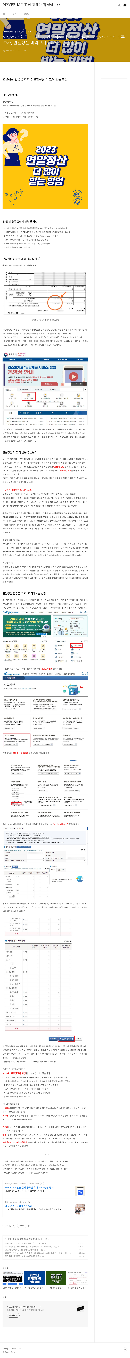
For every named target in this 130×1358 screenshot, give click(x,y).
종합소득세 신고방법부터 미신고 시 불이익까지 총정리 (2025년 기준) (31, 1246)
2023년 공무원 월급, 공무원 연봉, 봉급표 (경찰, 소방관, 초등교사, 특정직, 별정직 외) (37, 1253)
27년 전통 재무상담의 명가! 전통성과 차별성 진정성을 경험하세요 (33, 1209)
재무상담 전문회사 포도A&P (18, 1205)
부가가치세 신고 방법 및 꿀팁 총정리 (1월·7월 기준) (24, 1243)
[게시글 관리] (13, 1226)
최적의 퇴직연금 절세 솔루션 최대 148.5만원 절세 (29, 1187)
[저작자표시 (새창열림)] (28, 1226)
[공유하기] (10, 1226)
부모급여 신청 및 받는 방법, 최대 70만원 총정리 (23, 1256)
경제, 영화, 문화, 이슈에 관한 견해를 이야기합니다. (26, 1310)
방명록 (27, 14)
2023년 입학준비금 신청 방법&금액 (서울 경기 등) (24, 1249)
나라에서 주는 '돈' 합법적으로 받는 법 (20, 1239)
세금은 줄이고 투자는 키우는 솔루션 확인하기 (24, 1190)
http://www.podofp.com (15, 1202)
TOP (125, 1349)
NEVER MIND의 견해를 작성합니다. (32, 5)
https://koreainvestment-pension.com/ (22, 1184)
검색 (119, 5)
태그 (14, 14)
